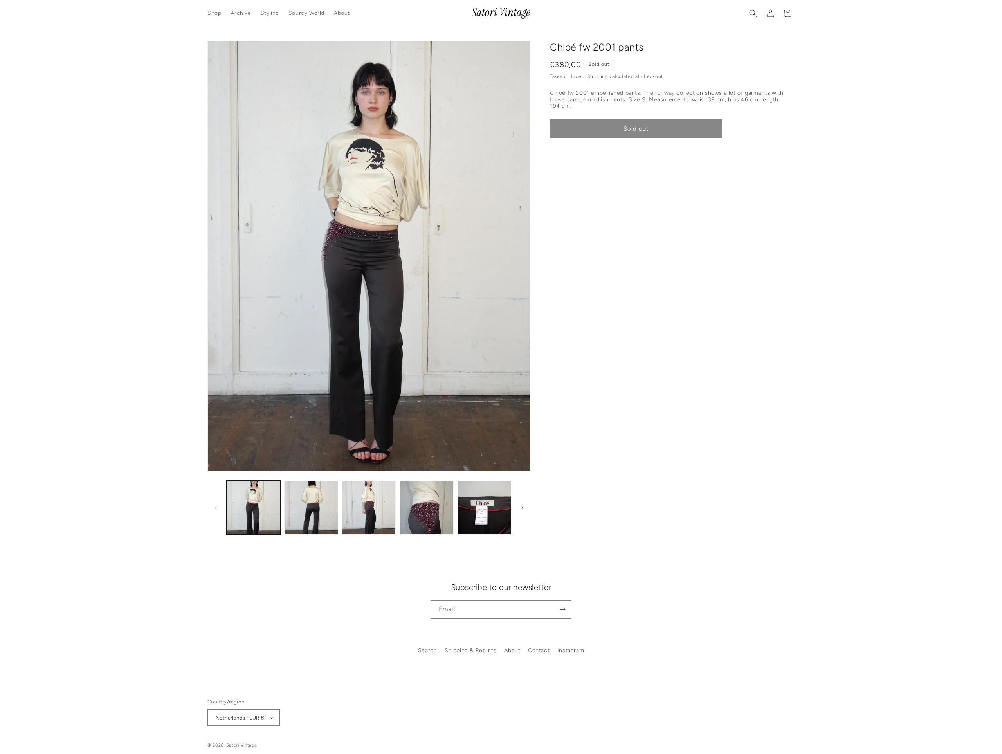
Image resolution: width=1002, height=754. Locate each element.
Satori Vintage (241, 745)
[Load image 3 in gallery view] (369, 507)
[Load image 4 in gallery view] (426, 507)
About (512, 650)
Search (427, 650)
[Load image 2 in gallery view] (311, 507)
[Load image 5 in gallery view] (484, 507)
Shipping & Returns (471, 650)
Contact (539, 650)
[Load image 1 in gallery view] (253, 507)
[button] (753, 13)
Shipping (597, 76)
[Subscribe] (562, 609)
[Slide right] (521, 507)
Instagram (570, 650)
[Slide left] (216, 507)
